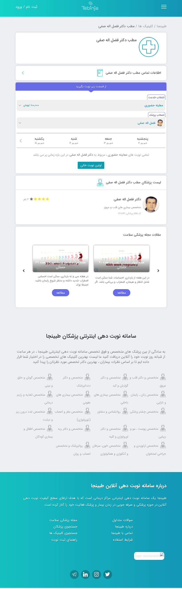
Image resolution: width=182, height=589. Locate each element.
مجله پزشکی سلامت (63, 520)
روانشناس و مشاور (109, 411)
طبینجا (161, 26)
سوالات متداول (122, 520)
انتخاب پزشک (156, 115)
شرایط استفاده (123, 539)
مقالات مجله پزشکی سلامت (142, 234)
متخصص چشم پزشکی (144, 411)
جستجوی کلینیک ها (63, 533)
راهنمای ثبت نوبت (64, 539)
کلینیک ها (145, 26)
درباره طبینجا (124, 526)
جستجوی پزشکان (65, 526)
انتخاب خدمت (156, 97)
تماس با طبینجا (122, 533)
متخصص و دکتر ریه (70, 428)
